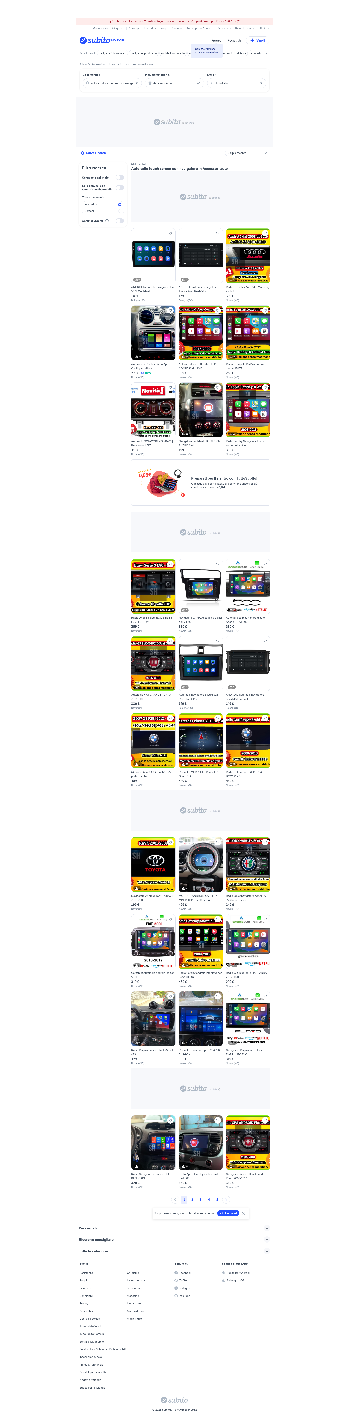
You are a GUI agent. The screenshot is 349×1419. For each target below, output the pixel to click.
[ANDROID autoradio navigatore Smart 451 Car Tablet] (248, 673)
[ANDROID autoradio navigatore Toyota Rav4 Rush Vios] (201, 265)
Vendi (260, 40)
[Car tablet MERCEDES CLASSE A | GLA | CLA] (201, 750)
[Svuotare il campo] (136, 83)
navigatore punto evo (144, 53)
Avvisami (231, 1213)
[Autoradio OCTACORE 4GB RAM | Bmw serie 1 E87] (153, 419)
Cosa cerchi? (91, 74)
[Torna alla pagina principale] (103, 40)
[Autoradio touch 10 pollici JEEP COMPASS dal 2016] (201, 342)
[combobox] (112, 83)
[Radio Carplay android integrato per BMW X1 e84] (201, 951)
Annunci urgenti (92, 221)
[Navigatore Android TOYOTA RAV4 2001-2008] (153, 874)
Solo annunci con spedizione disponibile (97, 187)
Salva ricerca (96, 153)
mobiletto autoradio (173, 53)
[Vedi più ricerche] (266, 53)
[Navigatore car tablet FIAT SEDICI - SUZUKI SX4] (201, 419)
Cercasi (89, 211)
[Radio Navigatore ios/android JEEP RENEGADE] (153, 1152)
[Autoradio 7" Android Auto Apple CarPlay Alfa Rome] (153, 342)
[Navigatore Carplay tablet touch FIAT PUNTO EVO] (248, 1028)
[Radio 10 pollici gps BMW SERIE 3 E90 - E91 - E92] (153, 596)
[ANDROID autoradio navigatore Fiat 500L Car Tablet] (153, 265)
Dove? (211, 74)
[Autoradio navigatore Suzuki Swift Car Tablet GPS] (201, 673)
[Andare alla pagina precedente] (175, 1200)
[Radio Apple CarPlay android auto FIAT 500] (201, 1152)
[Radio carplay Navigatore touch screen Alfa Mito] (248, 419)
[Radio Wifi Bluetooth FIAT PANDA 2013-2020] (248, 951)
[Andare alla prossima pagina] (226, 1200)
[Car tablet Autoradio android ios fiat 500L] (153, 951)
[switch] (120, 177)
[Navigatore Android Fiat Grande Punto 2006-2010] (248, 1152)
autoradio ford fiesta (234, 53)
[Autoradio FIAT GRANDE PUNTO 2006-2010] (153, 673)
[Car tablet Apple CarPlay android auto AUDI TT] (248, 342)
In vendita (91, 204)
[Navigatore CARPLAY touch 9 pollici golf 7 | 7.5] (201, 596)
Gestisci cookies (90, 1318)
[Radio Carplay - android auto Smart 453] (153, 1028)
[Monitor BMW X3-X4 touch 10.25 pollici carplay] (153, 750)
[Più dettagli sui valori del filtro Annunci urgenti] (107, 221)
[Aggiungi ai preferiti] (170, 233)
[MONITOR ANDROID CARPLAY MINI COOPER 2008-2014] (201, 874)
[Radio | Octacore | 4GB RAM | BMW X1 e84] (248, 750)
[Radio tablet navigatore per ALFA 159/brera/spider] (248, 874)
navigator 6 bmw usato (112, 53)
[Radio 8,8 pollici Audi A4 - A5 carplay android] (248, 265)
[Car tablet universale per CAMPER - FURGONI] (201, 1028)
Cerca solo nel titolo (95, 177)
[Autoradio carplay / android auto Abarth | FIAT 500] (248, 596)
